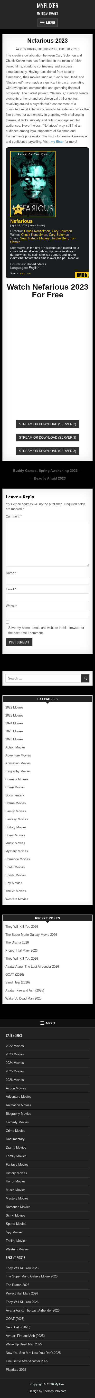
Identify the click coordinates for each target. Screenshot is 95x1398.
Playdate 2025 (16, 1369)
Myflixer (47, 5)
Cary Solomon (62, 231)
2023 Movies (28, 49)
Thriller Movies (69, 49)
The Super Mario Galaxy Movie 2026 (31, 934)
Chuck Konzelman (37, 231)
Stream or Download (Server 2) (47, 424)
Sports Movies (15, 875)
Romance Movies (17, 859)
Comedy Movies (16, 779)
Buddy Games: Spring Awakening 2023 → (47, 470)
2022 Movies (14, 707)
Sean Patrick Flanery (34, 238)
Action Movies (15, 747)
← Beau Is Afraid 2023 (47, 478)
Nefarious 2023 (47, 40)
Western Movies (16, 899)
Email (11, 589)
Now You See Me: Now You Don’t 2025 (33, 1353)
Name (11, 573)
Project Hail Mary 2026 (21, 950)
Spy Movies (13, 883)
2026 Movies (14, 739)
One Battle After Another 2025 (27, 1361)
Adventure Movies (18, 755)
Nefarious (21, 221)
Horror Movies (47, 49)
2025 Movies (14, 731)
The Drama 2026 (17, 942)
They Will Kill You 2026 (21, 926)
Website (11, 606)
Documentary (14, 795)
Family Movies (15, 811)
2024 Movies (14, 723)
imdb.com (25, 273)
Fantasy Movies (16, 819)
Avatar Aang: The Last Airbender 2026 (32, 966)
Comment (14, 516)
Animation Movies (18, 763)
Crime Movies (15, 787)
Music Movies (15, 843)
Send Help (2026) (17, 982)
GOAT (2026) (14, 974)
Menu (50, 23)
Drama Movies (15, 803)
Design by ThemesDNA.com (47, 1391)
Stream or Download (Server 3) (47, 437)
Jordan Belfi (59, 238)
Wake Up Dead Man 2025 (23, 998)
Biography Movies (18, 771)
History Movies (16, 827)
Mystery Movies (16, 851)
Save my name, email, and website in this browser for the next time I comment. (46, 630)
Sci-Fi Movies (15, 867)
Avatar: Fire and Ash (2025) (24, 990)
